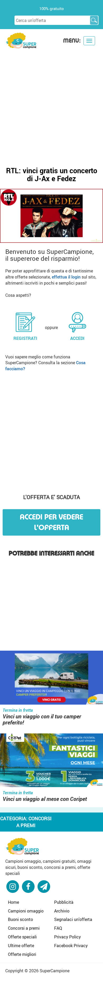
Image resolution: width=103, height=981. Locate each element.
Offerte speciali (22, 937)
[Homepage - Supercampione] (22, 846)
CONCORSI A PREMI (34, 821)
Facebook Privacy (71, 945)
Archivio (61, 911)
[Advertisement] (51, 103)
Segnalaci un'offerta (73, 919)
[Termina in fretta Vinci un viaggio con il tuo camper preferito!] (51, 678)
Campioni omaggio (26, 911)
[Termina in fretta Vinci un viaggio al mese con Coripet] (51, 761)
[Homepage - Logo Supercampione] (21, 40)
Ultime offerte (21, 945)
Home (13, 902)
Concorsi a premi (24, 928)
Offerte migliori (22, 954)
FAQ (58, 928)
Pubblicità (63, 902)
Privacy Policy (67, 937)
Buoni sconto (20, 919)
